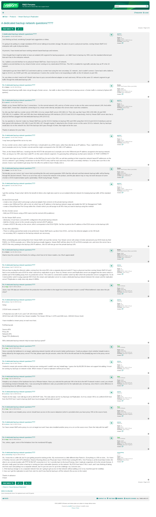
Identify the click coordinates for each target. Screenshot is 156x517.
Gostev (119, 85)
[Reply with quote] (111, 34)
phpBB (69, 506)
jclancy (119, 265)
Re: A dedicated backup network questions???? (18, 85)
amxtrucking (120, 452)
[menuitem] (145, 12)
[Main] (12, 5)
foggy (118, 284)
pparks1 (119, 33)
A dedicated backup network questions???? (27, 23)
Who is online (7, 491)
